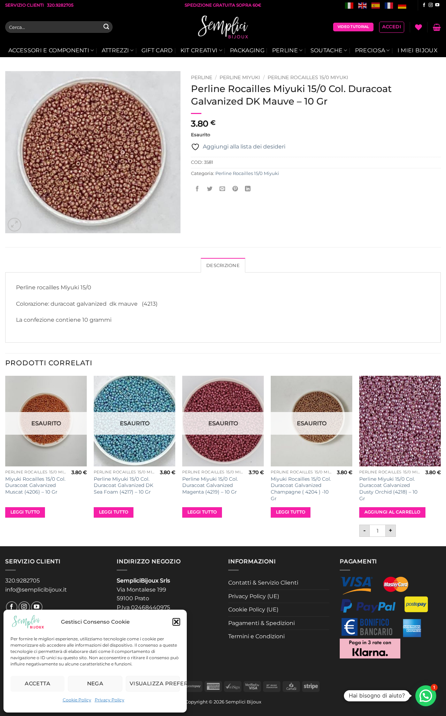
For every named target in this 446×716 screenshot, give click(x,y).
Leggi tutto (25, 512)
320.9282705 (22, 580)
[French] (389, 5)
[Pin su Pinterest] (235, 189)
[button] (176, 621)
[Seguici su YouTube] (437, 5)
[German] (402, 5)
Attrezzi (115, 50)
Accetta (37, 683)
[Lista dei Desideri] (418, 27)
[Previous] (5, 460)
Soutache (326, 50)
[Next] (440, 460)
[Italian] (349, 5)
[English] (362, 5)
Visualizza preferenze (155, 683)
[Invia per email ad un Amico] (222, 189)
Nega (95, 683)
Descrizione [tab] (223, 265)
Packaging (247, 50)
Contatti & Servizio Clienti (263, 582)
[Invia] (106, 27)
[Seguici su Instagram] (431, 5)
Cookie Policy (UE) (253, 609)
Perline (285, 50)
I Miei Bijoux (418, 50)
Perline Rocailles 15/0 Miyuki (308, 77)
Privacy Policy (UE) (253, 596)
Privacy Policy (109, 699)
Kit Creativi (199, 50)
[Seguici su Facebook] (424, 5)
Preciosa (370, 50)
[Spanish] (375, 5)
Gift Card (157, 50)
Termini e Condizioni (256, 636)
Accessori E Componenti (48, 50)
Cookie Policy (77, 699)
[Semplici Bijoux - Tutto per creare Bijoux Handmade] (223, 27)
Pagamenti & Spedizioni (261, 623)
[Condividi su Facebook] (197, 189)
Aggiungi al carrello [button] (392, 512)
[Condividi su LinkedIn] (247, 189)
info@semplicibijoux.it (36, 589)
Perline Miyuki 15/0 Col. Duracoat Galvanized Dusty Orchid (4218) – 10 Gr (388, 489)
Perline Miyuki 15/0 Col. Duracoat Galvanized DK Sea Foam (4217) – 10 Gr (123, 485)
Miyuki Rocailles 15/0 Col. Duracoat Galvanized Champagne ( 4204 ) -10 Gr (301, 489)
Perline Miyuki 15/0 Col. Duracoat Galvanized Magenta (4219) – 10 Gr (210, 485)
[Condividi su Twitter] (210, 189)
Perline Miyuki (240, 77)
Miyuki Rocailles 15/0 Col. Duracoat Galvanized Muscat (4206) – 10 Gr (35, 485)
